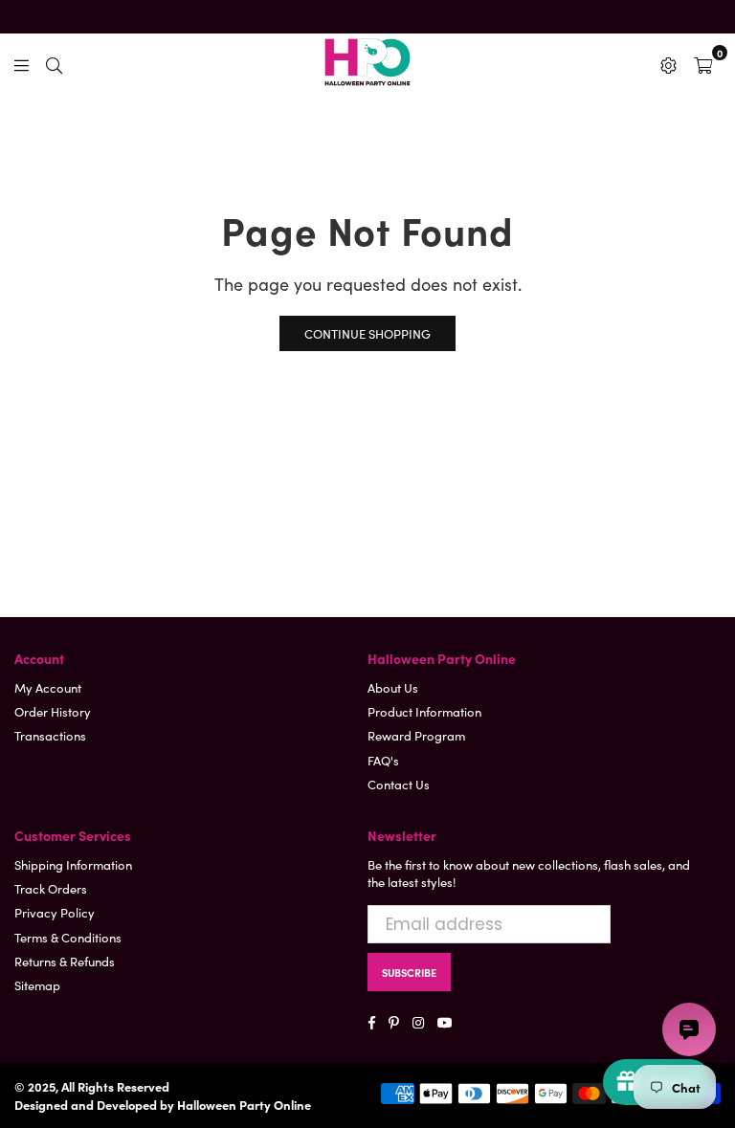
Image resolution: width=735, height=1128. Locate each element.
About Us (393, 687)
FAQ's (383, 760)
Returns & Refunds (64, 961)
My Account (47, 687)
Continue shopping (367, 333)
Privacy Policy (54, 912)
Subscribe (409, 972)
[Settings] (668, 62)
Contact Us (399, 784)
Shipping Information (73, 864)
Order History (52, 711)
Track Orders (50, 888)
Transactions (50, 735)
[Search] (54, 62)
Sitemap (37, 985)
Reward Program (416, 735)
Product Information (424, 711)
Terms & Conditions (68, 937)
